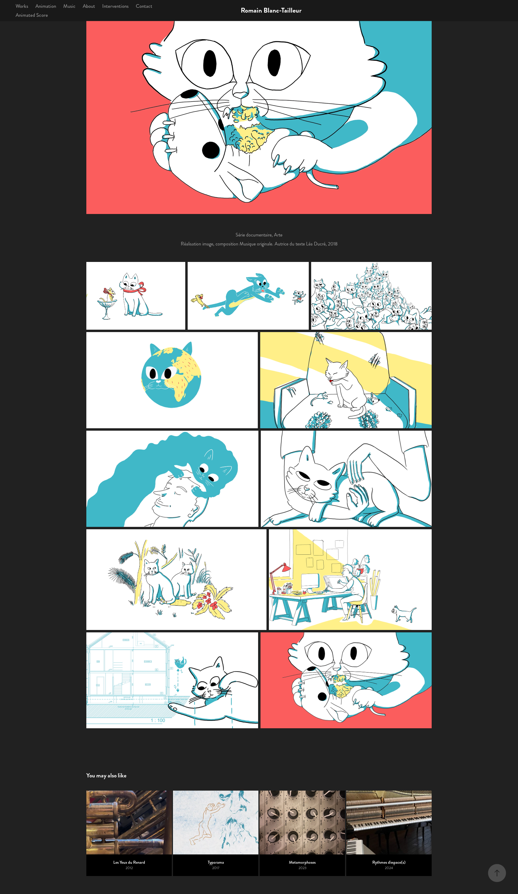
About (89, 6)
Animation (45, 6)
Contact (144, 6)
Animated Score (32, 15)
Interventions (115, 6)
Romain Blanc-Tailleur (271, 10)
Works (22, 6)
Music (69, 6)
